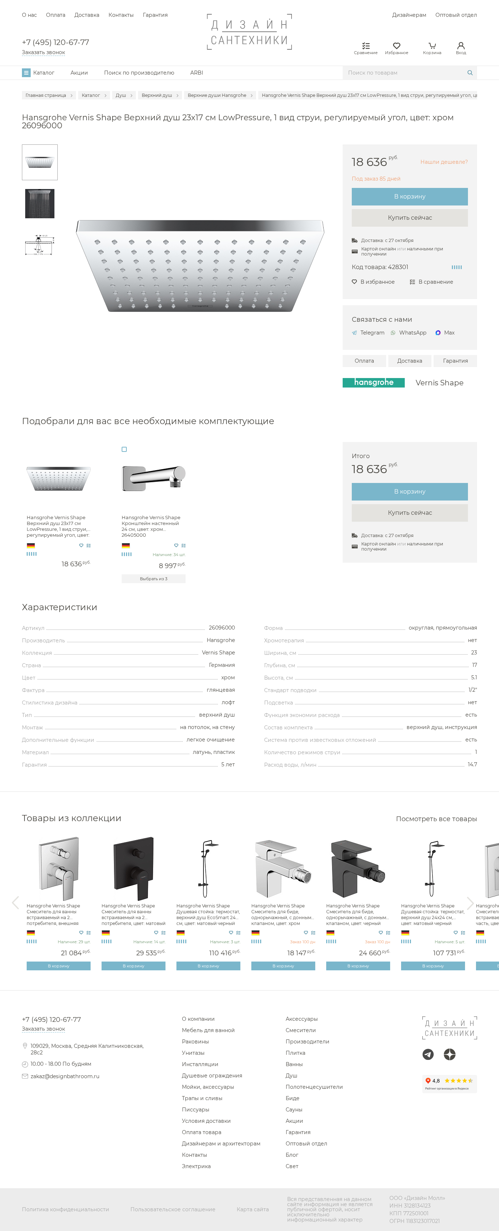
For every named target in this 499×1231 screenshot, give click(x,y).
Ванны (294, 1064)
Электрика (196, 1166)
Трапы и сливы (202, 1098)
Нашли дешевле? (444, 162)
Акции (79, 72)
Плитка (295, 1053)
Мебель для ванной (208, 1030)
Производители (308, 1041)
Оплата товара (201, 1132)
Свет (292, 1166)
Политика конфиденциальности (65, 1209)
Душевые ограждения (212, 1075)
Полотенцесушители (314, 1087)
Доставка (87, 15)
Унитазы (193, 1053)
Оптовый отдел (456, 15)
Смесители (301, 1030)
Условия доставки (206, 1121)
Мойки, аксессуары (208, 1087)
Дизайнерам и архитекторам (221, 1143)
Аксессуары (302, 1019)
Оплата (55, 15)
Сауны (294, 1109)
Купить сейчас (410, 217)
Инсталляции (200, 1064)
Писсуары (195, 1109)
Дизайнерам (409, 15)
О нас (29, 15)
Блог (292, 1155)
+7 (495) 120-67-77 (55, 42)
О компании (198, 1019)
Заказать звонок (43, 52)
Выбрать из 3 (153, 578)
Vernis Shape (440, 382)
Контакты (121, 15)
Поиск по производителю (139, 72)
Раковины (195, 1041)
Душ (291, 1075)
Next (470, 903)
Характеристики (60, 607)
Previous (15, 903)
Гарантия (155, 15)
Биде (293, 1098)
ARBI (196, 72)
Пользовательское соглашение (173, 1209)
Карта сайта (253, 1209)
